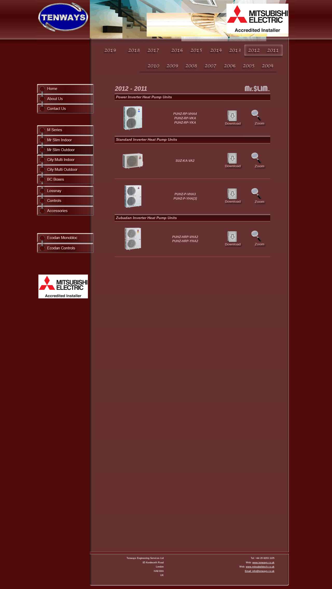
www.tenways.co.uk (263, 562)
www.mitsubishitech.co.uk (260, 566)
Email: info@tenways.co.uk (259, 571)
